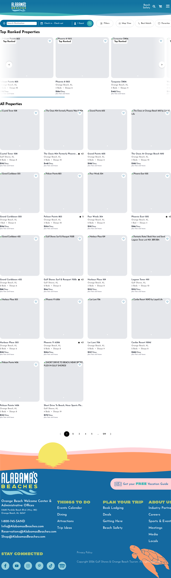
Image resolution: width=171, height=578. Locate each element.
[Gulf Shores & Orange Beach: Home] (18, 6)
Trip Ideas (64, 528)
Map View (126, 23)
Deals (107, 514)
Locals (153, 541)
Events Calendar (69, 508)
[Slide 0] (26, 75)
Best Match (146, 23)
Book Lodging (113, 508)
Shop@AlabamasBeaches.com (23, 536)
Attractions (65, 521)
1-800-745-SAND (13, 521)
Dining (62, 514)
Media (153, 534)
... (98, 434)
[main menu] (168, 6)
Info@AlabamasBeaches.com (22, 526)
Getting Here (113, 521)
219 (104, 434)
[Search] (155, 6)
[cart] (160, 6)
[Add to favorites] (50, 41)
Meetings (155, 528)
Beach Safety (146, 6)
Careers (154, 514)
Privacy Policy (84, 552)
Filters (106, 23)
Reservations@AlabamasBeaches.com (28, 531)
